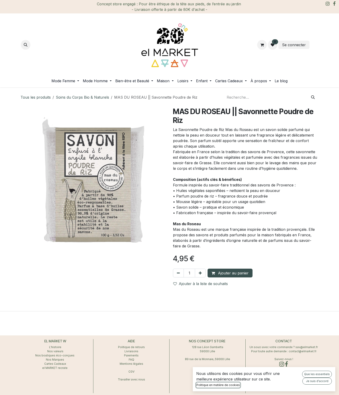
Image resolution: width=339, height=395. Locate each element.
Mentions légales (131, 363)
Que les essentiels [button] (317, 374)
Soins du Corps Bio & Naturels (82, 97)
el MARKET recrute (55, 368)
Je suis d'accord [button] (317, 381)
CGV (131, 371)
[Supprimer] (178, 273)
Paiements (131, 355)
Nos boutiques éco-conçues (54, 355)
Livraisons (131, 351)
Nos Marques (55, 359)
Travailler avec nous (131, 379)
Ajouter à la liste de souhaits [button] (203, 283)
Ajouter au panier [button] (233, 273)
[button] (25, 45)
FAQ (131, 359)
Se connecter (294, 45)
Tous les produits (36, 97)
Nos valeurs (55, 351)
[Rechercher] (313, 97)
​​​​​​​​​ (314, 44)
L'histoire (55, 347)
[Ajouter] (200, 273)
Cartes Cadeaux (55, 363)
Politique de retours (131, 347)
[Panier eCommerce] (262, 45)
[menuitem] (65, 80)
